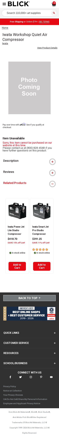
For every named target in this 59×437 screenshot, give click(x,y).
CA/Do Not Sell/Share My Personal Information (25, 399)
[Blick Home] (19, 4)
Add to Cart (17, 266)
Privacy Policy (9, 386)
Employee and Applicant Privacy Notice (21, 403)
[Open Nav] (4, 4)
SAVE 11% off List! (40, 243)
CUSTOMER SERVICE (16, 343)
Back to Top (28, 298)
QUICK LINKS (11, 332)
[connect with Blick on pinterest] (41, 379)
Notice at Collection (12, 390)
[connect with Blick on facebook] (10, 379)
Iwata (5, 43)
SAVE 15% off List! (16, 243)
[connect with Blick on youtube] (51, 379)
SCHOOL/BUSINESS (15, 363)
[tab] (29, 160)
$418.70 (12, 238)
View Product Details (47, 48)
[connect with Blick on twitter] (20, 379)
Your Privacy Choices (13, 395)
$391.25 (37, 238)
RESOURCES (11, 353)
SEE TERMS (44, 22)
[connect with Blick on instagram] (31, 379)
